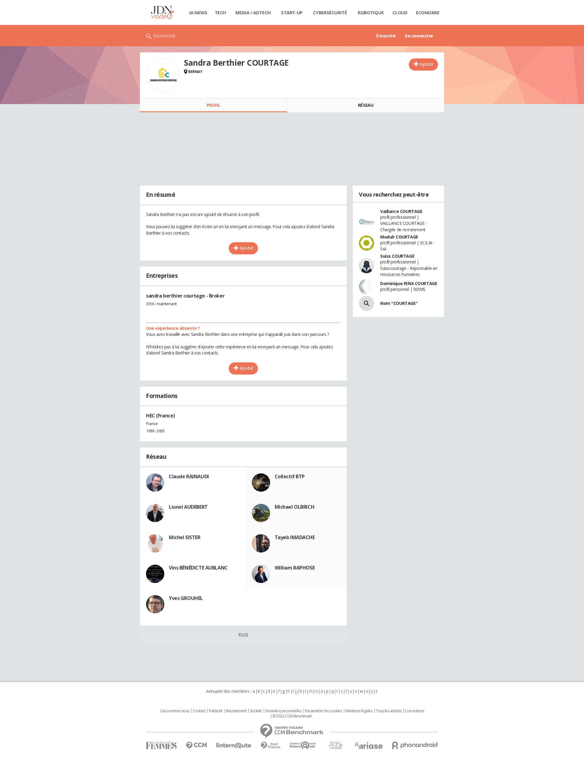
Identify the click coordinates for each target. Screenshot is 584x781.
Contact (199, 711)
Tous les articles (388, 711)
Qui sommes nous (174, 711)
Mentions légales (359, 711)
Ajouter (426, 64)
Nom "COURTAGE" (399, 303)
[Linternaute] (234, 745)
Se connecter (419, 36)
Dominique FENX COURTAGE (408, 283)
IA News (198, 12)
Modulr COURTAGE (399, 237)
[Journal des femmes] (161, 745)
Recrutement (236, 711)
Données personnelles (283, 711)
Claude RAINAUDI (189, 476)
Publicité (215, 711)
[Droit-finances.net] (270, 745)
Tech (220, 12)
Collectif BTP (290, 476)
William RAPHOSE (295, 567)
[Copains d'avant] (303, 745)
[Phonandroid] (415, 745)
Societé (256, 711)
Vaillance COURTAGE (401, 211)
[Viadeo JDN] (335, 745)
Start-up (292, 12)
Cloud (400, 12)
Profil (213, 105)
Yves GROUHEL (186, 598)
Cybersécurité (330, 12)
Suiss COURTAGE (397, 256)
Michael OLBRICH (295, 507)
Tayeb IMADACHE (295, 537)
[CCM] (196, 745)
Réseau (365, 105)
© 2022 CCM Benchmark (292, 716)
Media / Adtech (253, 12)
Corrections (414, 711)
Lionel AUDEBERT (188, 507)
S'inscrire (386, 36)
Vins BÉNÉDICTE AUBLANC (198, 567)
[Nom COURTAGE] (366, 303)
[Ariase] (369, 745)
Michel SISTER (184, 537)
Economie (428, 12)
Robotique (371, 12)
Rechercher (164, 36)
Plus (243, 634)
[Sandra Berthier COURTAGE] (162, 75)
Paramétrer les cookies (323, 711)
